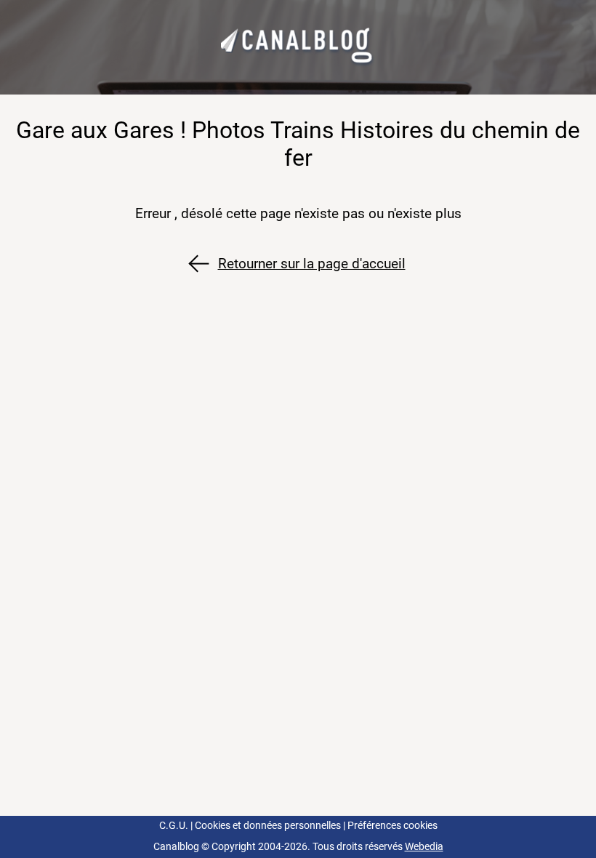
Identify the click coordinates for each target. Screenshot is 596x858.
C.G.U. (173, 825)
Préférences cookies (392, 825)
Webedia (424, 847)
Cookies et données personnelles (268, 825)
